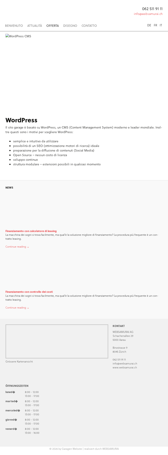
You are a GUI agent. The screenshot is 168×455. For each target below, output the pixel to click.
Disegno (70, 25)
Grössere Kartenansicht (19, 361)
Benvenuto (14, 25)
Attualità (34, 25)
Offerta (52, 25)
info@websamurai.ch (148, 13)
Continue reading (17, 246)
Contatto (89, 25)
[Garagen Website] (43, 9)
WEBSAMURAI (110, 449)
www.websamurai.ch (125, 367)
